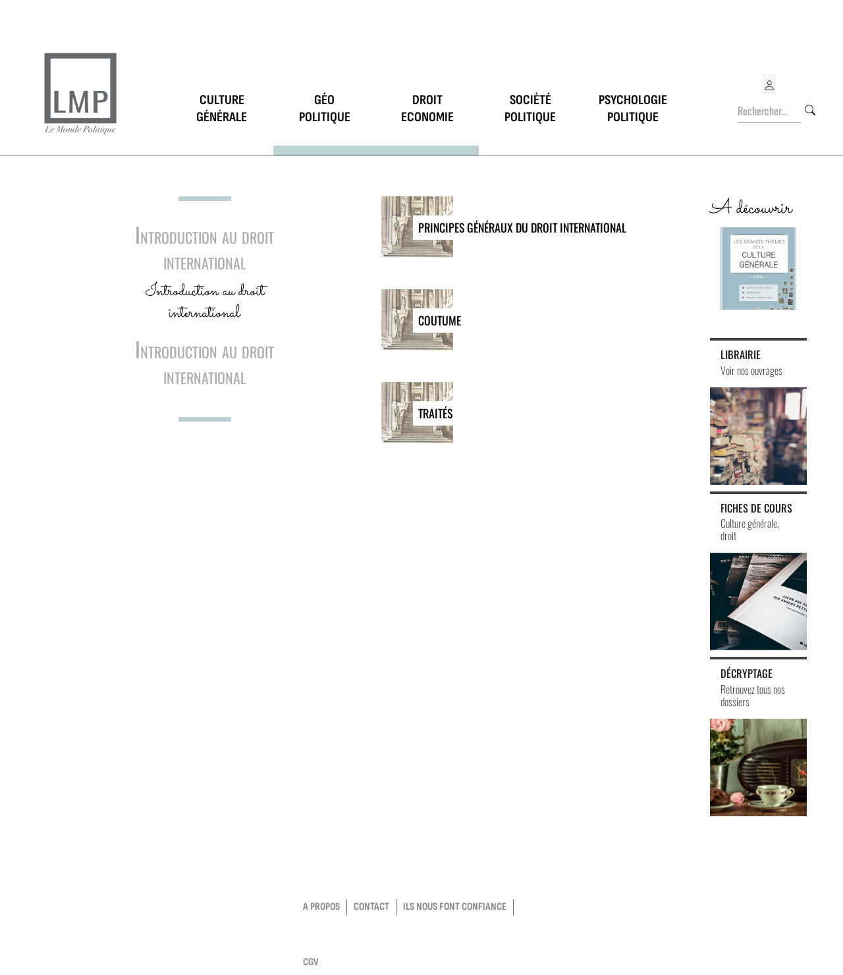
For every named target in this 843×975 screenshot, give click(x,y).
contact (371, 907)
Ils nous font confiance (454, 907)
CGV (311, 962)
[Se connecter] (769, 84)
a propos (321, 907)
